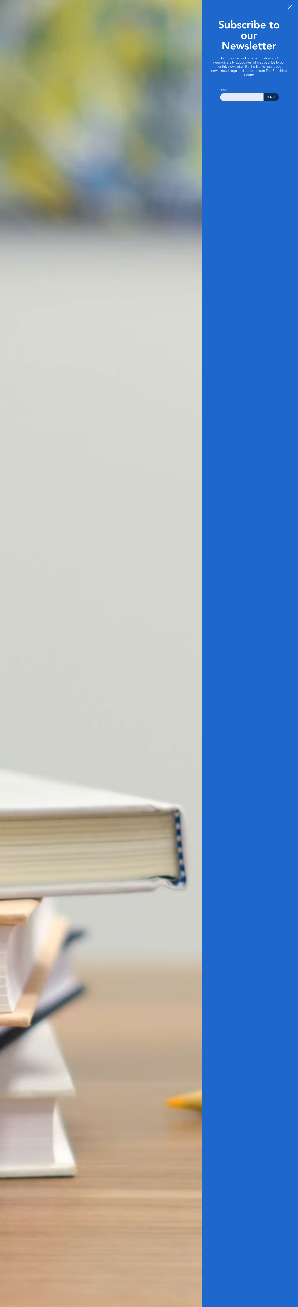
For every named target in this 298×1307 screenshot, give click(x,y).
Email (224, 89)
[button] (289, 7)
